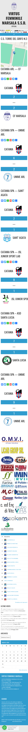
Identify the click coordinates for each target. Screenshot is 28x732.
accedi (23, 721)
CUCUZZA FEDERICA (12, 547)
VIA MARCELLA (11, 540)
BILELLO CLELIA (11, 588)
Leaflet (15, 66)
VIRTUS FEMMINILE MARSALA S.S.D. (14, 18)
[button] (14, 52)
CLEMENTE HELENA (12, 551)
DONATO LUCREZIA (12, 599)
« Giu (3, 667)
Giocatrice (7, 536)
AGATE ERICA (10, 573)
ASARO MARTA (11, 565)
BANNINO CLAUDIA (12, 577)
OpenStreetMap (22, 66)
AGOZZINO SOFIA (11, 584)
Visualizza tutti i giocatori (21, 602)
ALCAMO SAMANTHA (12, 554)
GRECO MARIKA (8, 580)
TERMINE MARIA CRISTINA (14, 569)
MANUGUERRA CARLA (12, 562)
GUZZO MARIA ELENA (12, 591)
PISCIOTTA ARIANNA (12, 558)
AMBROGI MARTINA (12, 543)
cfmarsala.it (9, 721)
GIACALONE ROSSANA (13, 595)
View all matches (23, 670)
